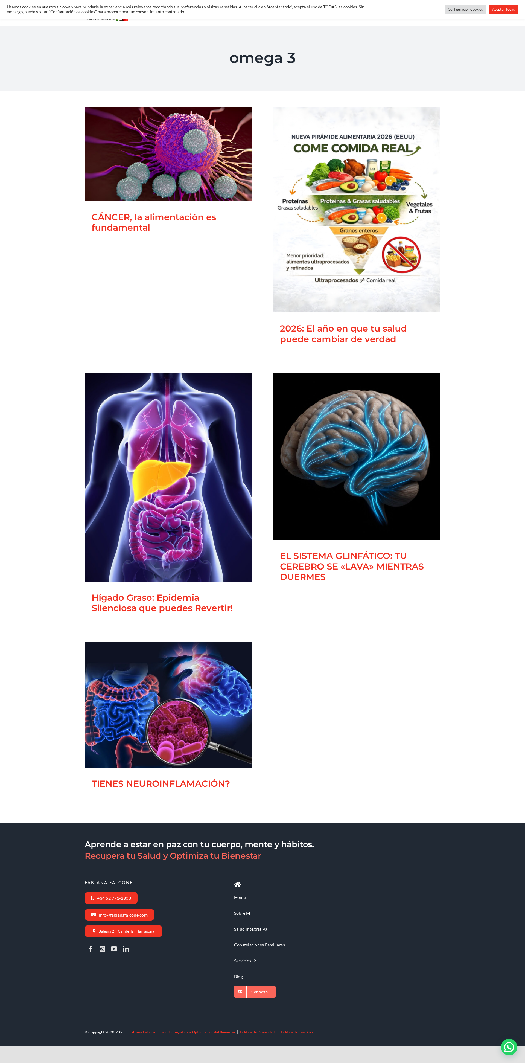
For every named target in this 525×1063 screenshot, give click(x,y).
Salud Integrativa (180, 170)
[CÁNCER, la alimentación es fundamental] (168, 154)
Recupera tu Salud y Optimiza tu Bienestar (173, 856)
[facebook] (91, 949)
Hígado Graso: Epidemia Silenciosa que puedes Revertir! (161, 463)
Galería (175, 140)
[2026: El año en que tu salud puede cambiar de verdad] (356, 209)
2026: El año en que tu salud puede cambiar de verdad (350, 195)
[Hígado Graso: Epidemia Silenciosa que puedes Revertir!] (168, 477)
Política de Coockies (297, 1032)
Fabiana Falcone (142, 1032)
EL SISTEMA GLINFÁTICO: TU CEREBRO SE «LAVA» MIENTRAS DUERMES (350, 437)
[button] (509, 1047)
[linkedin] (126, 949)
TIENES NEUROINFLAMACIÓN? (161, 695)
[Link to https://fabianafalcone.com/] (237, 884)
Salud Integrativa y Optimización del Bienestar (198, 1032)
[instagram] (102, 949)
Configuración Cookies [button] (465, 9)
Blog (146, 170)
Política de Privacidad (257, 1032)
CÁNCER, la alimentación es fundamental (161, 140)
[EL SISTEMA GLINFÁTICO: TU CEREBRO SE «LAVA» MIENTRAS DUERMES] (356, 456)
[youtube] (114, 949)
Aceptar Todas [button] (503, 9)
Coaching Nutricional (151, 716)
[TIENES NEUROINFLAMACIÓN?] (168, 705)
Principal (158, 170)
